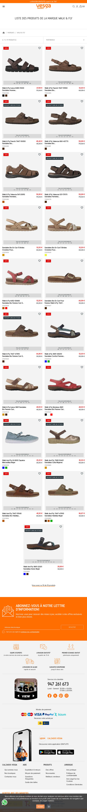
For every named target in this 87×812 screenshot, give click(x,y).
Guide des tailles (31, 782)
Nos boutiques (10, 773)
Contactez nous (10, 777)
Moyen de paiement (32, 773)
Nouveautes (50, 773)
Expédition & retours (32, 770)
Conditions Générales (74, 784)
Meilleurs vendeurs (53, 777)
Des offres (50, 770)
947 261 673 (58, 683)
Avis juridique (71, 770)
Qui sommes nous (11, 770)
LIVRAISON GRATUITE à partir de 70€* (43, 1)
